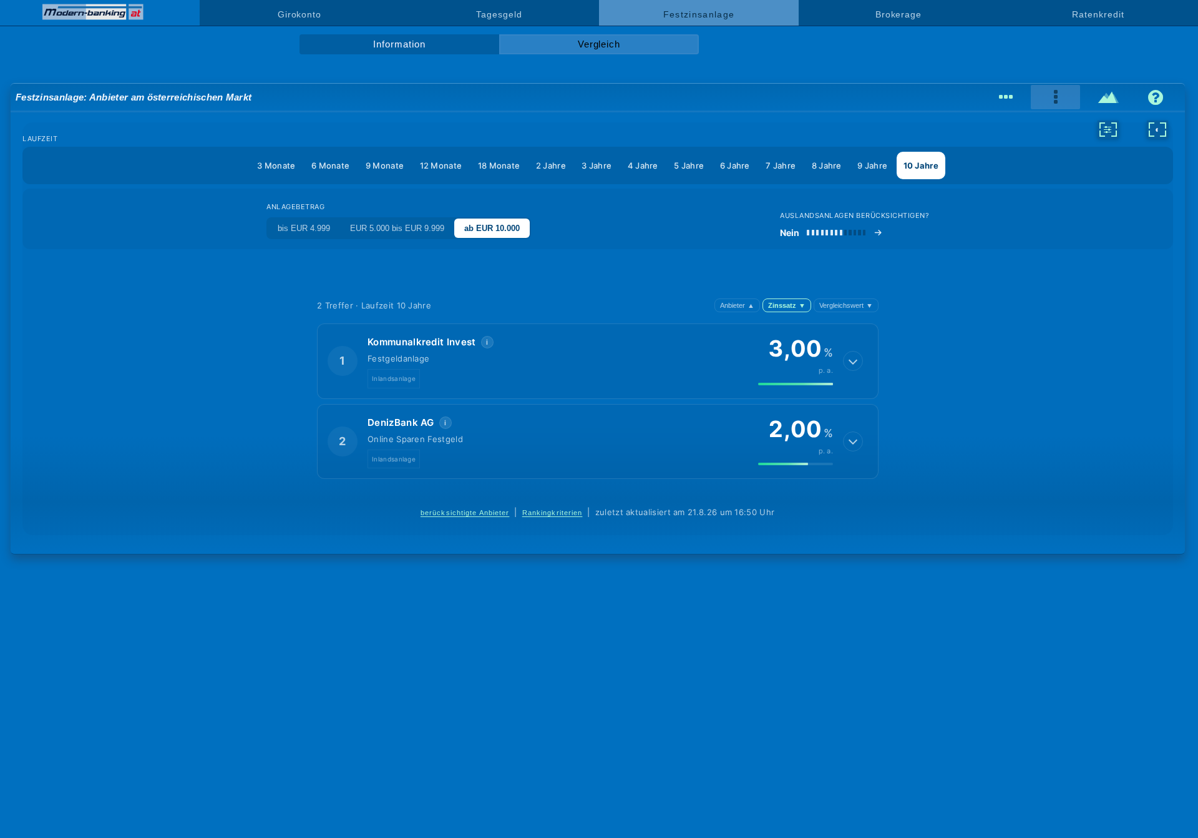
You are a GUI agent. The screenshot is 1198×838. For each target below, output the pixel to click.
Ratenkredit (1098, 14)
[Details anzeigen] (853, 361)
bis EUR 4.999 (304, 228)
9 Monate (385, 165)
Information (399, 44)
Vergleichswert (846, 305)
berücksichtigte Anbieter (465, 512)
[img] (795, 384)
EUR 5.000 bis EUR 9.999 (397, 228)
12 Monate (441, 165)
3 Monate (276, 165)
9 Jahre (872, 165)
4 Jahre (643, 165)
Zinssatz (787, 305)
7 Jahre (781, 165)
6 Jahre (735, 165)
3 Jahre (596, 165)
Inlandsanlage (394, 378)
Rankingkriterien (552, 512)
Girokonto (299, 14)
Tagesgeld (499, 14)
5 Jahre (689, 165)
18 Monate (499, 165)
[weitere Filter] (1108, 129)
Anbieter (737, 305)
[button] (598, 361)
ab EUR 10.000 (492, 228)
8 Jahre (827, 165)
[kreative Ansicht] (1108, 97)
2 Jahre (551, 165)
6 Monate (330, 165)
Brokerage (898, 14)
